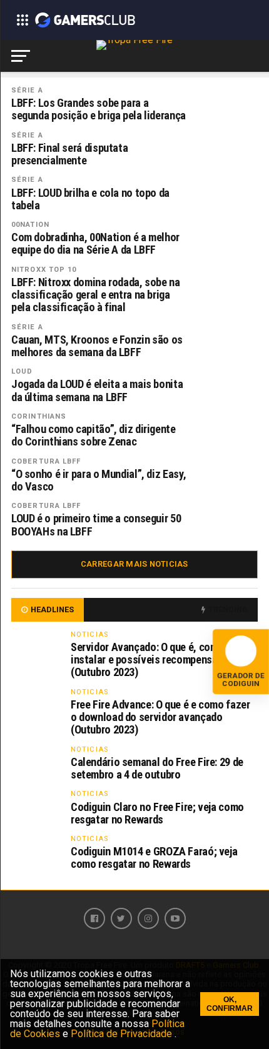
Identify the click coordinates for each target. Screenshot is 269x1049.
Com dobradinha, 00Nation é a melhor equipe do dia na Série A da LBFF (95, 243)
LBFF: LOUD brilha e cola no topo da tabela (90, 199)
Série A (27, 90)
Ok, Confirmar (229, 1004)
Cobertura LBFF (46, 461)
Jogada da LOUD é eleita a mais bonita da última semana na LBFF (97, 390)
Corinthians (38, 416)
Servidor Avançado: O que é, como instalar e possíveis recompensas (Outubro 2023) (147, 659)
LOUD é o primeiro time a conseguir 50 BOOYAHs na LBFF (96, 524)
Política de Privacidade (123, 1034)
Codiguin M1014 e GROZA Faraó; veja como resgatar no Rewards (154, 857)
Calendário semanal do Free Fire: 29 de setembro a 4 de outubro (157, 768)
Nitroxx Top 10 (44, 270)
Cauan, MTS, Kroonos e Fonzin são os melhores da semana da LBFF (97, 346)
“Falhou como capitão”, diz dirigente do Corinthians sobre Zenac (93, 435)
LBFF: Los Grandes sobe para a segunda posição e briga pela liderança (98, 109)
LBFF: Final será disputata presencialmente (69, 154)
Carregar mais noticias (134, 564)
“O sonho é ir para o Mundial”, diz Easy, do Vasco (98, 480)
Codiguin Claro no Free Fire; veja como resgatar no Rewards (157, 813)
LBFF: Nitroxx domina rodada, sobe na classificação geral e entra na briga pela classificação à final (95, 295)
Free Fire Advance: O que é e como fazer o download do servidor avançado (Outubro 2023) (160, 717)
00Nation (30, 225)
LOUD (22, 371)
